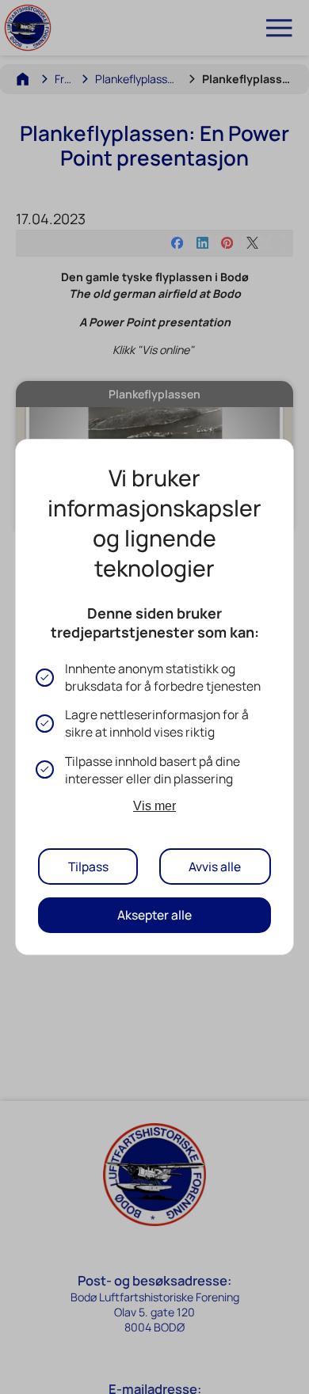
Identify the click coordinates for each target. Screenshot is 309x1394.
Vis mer (154, 806)
